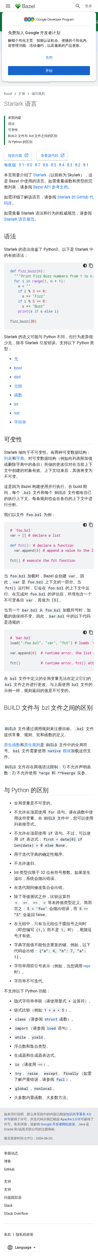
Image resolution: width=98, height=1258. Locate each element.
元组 (18, 386)
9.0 (29, 165)
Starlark (39, 175)
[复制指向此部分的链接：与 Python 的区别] (53, 791)
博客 (7, 1161)
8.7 (37, 165)
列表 (8, 458)
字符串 (20, 422)
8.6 (45, 165)
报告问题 (18, 155)
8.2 (77, 165)
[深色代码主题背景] (85, 266)
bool (18, 368)
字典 (20, 458)
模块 (59, 750)
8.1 (85, 165)
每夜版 (10, 165)
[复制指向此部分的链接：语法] (21, 237)
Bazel (8, 93)
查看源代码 (53, 155)
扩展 (22, 93)
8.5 (53, 165)
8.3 (69, 165)
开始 (49, 71)
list (17, 413)
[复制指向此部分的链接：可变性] (27, 440)
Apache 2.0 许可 (72, 1119)
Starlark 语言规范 (19, 219)
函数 (18, 395)
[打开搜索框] (78, 6)
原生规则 (32, 744)
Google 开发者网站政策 (58, 1124)
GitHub (9, 1169)
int (16, 404)
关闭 (49, 58)
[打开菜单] (8, 6)
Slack (8, 1205)
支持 (7, 1189)
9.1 (21, 165)
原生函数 (12, 744)
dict (17, 377)
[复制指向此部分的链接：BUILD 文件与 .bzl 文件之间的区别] (9, 716)
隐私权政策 (24, 1234)
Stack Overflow (16, 1214)
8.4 (61, 165)
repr (86, 966)
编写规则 (38, 93)
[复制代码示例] (91, 266)
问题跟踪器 (13, 1197)
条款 (7, 1234)
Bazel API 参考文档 (50, 187)
